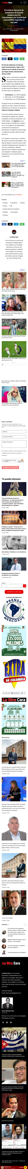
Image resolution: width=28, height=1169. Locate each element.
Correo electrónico (8, 436)
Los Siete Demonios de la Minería (17, 952)
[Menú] (24, 2)
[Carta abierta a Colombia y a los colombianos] (14, 543)
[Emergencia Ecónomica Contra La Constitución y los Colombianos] (14, 564)
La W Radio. (18, 194)
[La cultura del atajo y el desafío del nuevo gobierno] (4, 946)
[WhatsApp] (22, 58)
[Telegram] (16, 58)
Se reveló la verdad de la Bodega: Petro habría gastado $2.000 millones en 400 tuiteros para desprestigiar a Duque (13, 1088)
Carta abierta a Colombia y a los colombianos (14, 552)
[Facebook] (4, 58)
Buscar (3, 583)
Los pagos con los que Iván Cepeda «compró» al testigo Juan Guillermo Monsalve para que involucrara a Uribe (13, 1153)
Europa (5, 205)
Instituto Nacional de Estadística (11, 209)
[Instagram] (11, 1022)
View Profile (4, 1012)
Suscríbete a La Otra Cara (14, 591)
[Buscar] (21, 2)
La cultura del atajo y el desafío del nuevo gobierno (16, 946)
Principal (5, 215)
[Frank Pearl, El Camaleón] (14, 1105)
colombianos (13, 202)
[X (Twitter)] (10, 58)
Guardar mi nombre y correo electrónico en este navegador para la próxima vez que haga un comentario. (14, 453)
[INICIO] (10, 25)
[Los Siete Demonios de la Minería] (4, 952)
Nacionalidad (14, 212)
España (22, 202)
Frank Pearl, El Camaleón (8, 1120)
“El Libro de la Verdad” (7, 918)
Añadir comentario (8, 442)
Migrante (5, 212)
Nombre (5, 431)
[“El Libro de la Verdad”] (14, 902)
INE (10, 205)
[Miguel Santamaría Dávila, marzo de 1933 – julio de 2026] (4, 940)
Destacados (15, 30)
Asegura (5, 202)
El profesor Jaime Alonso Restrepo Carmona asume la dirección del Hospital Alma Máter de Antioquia (13, 882)
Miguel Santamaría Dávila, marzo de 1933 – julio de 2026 (17, 940)
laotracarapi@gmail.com (13, 993)
